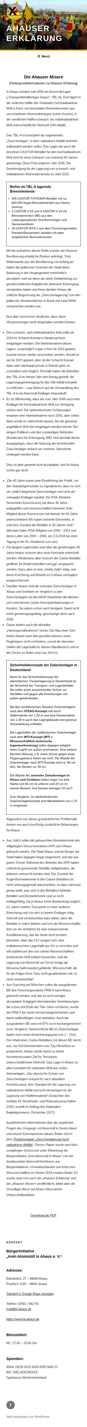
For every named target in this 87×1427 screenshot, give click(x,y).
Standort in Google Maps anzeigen (30, 1294)
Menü (46, 56)
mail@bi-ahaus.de (18, 1309)
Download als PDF (43, 1215)
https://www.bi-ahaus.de (22, 1319)
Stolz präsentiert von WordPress (27, 1416)
